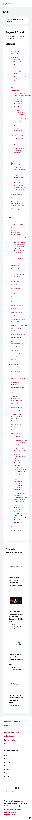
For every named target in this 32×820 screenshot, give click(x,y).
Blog (5, 773)
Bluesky (7, 755)
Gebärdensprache (11, 736)
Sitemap (9, 21)
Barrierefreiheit (10, 740)
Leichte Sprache (10, 732)
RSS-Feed (7, 769)
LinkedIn (7, 762)
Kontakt (7, 725)
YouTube (7, 759)
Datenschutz (9, 812)
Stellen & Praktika (11, 722)
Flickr (6, 776)
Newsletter (7, 766)
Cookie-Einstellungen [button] (12, 810)
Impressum (8, 814)
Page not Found (18, 19)
